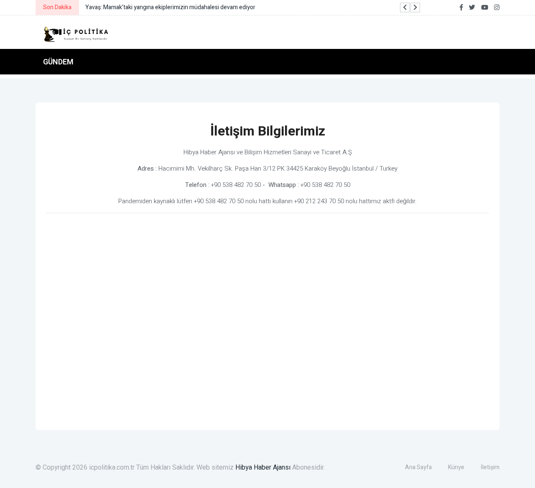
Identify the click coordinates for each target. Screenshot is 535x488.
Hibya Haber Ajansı (262, 467)
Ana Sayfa (418, 467)
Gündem (58, 61)
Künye (456, 467)
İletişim (490, 467)
